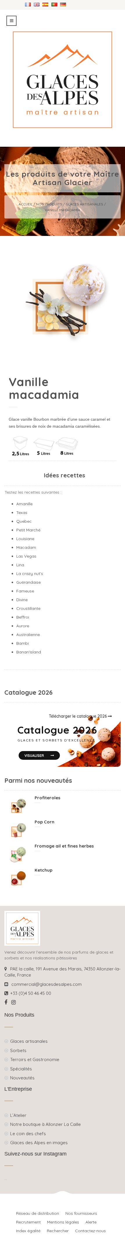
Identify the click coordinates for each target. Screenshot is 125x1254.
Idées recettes (64, 475)
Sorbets (18, 1050)
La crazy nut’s (29, 573)
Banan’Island (28, 652)
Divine (22, 599)
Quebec (24, 521)
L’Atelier (18, 1115)
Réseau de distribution (37, 1213)
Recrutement (28, 1222)
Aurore (22, 625)
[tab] (64, 475)
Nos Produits (49, 204)
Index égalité (28, 1230)
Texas (22, 512)
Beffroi (23, 617)
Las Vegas (26, 556)
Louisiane (25, 538)
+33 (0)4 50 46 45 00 (30, 993)
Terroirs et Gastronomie (34, 1059)
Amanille (24, 503)
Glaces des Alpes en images (39, 1142)
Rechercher (58, 1230)
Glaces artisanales (84, 204)
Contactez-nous (90, 1230)
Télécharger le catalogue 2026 (78, 716)
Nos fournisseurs (81, 1213)
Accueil (26, 204)
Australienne (28, 634)
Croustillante (29, 608)
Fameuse (25, 591)
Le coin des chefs (28, 1133)
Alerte (91, 1222)
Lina (20, 564)
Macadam (26, 547)
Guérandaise (28, 582)
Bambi (22, 643)
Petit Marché (29, 530)
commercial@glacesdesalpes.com (46, 984)
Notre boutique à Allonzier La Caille (45, 1124)
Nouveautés (22, 1078)
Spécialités (21, 1069)
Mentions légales (63, 1222)
